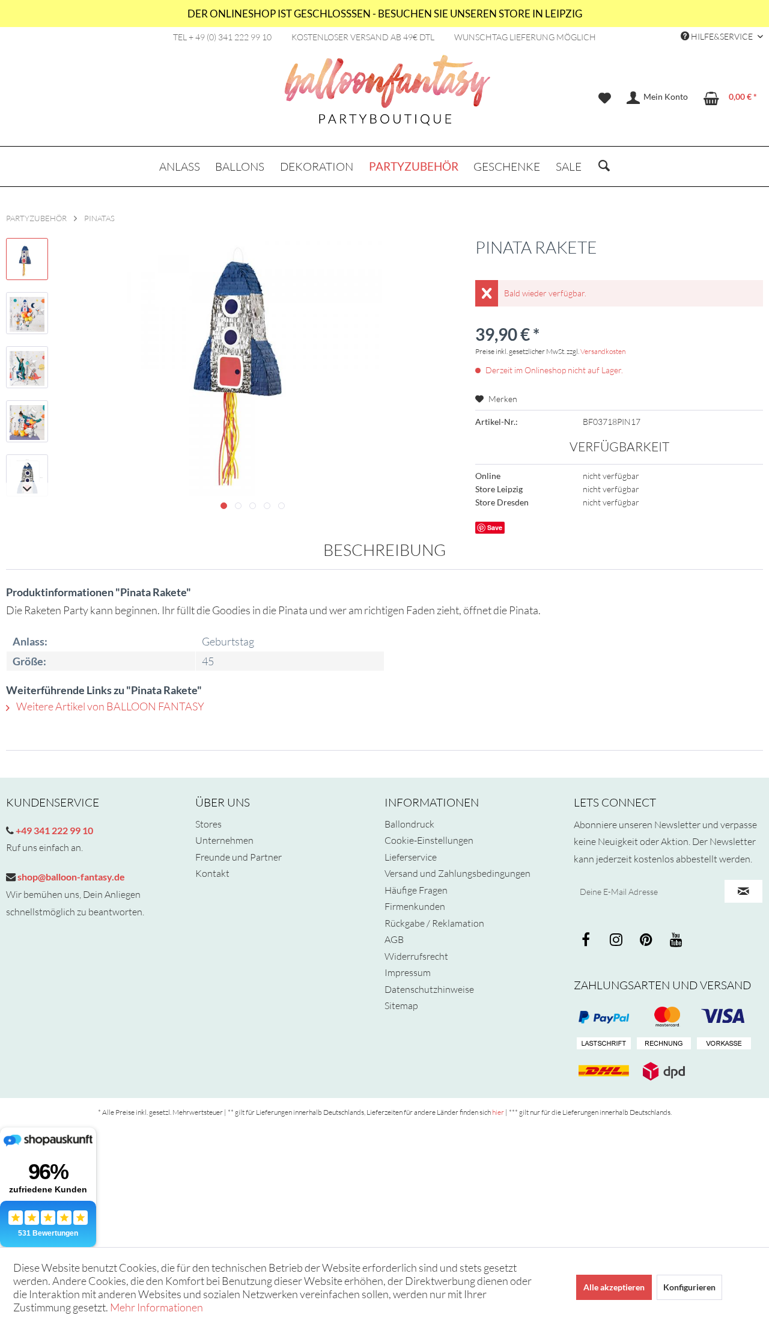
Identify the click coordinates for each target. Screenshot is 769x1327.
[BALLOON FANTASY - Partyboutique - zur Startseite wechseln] (387, 96)
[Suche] (604, 166)
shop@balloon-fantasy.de (70, 876)
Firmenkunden (414, 906)
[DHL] (604, 1071)
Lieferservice (410, 857)
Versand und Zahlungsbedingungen (457, 873)
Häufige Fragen (416, 890)
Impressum (407, 972)
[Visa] (664, 1017)
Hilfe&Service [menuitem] (722, 36)
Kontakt (212, 873)
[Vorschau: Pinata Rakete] (27, 259)
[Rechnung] (664, 1044)
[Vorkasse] (724, 1044)
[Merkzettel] (604, 98)
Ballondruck (409, 824)
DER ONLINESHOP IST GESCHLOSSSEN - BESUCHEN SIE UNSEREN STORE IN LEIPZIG (384, 13)
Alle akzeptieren (614, 1287)
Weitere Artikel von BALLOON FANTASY (109, 706)
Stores (208, 824)
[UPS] (664, 1071)
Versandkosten (602, 351)
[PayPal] (604, 1017)
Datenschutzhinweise (429, 989)
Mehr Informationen (156, 1307)
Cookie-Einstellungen (428, 840)
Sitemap (401, 1005)
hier (498, 1112)
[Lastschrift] (604, 1044)
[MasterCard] (724, 1017)
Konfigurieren (689, 1287)
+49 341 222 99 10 (53, 830)
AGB (394, 939)
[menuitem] (604, 98)
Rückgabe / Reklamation (434, 923)
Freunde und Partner (238, 857)
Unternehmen (224, 840)
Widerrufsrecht (416, 956)
